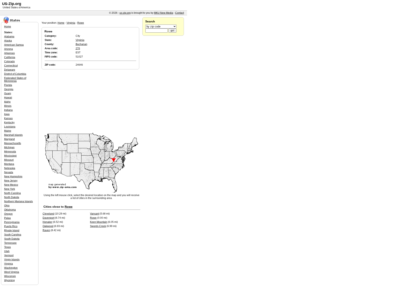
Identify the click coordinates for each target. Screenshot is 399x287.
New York (9, 189)
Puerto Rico (10, 226)
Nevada (8, 172)
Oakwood (48, 226)
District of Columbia (15, 73)
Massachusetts (12, 143)
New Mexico (11, 184)
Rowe (80, 22)
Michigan (9, 147)
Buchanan (81, 44)
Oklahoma (10, 209)
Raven (46, 230)
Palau (7, 218)
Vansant (94, 213)
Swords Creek (98, 226)
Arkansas (9, 53)
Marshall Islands (13, 135)
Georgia (8, 89)
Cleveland (48, 213)
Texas (7, 247)
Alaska (8, 40)
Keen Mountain (98, 222)
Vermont (9, 255)
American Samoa (14, 44)
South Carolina (12, 234)
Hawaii (8, 97)
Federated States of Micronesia (15, 79)
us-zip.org (125, 12)
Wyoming (9, 280)
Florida (8, 85)
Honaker (47, 222)
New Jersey (10, 180)
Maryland (9, 139)
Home (61, 22)
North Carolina (12, 193)
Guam (7, 93)
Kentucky (9, 122)
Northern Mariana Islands (18, 201)
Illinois (7, 105)
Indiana (8, 110)
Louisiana (9, 126)
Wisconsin (10, 276)
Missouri (9, 159)
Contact (179, 12)
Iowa (7, 114)
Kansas (8, 118)
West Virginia (11, 272)
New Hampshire (13, 176)
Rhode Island (11, 230)
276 (78, 48)
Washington (11, 267)
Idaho (7, 101)
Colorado (9, 61)
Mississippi (10, 155)
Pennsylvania (12, 222)
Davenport (48, 217)
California (9, 57)
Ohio (7, 205)
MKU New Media (163, 12)
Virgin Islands (12, 259)
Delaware (9, 69)
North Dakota (11, 197)
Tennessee (10, 243)
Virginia (70, 22)
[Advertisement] (91, 101)
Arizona (8, 49)
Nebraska (9, 168)
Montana (9, 164)
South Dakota (12, 238)
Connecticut (11, 65)
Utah (7, 251)
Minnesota (10, 151)
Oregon (8, 213)
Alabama (9, 36)
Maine (7, 130)
